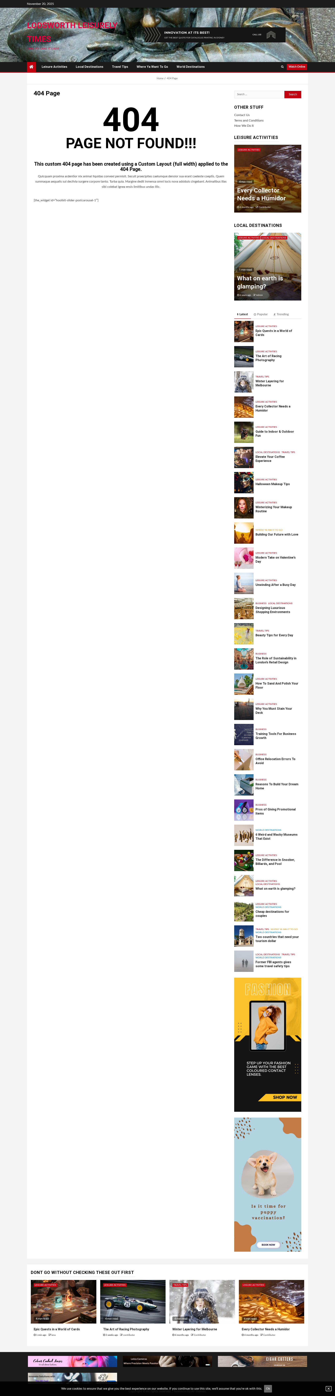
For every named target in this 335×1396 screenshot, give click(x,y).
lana (53, 1335)
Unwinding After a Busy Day (276, 585)
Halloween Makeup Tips (273, 484)
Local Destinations (89, 67)
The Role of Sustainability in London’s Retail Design (276, 660)
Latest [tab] (243, 314)
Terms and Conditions (249, 120)
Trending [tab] (283, 314)
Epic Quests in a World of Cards (57, 1329)
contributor (264, 207)
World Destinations (191, 67)
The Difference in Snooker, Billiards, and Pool (275, 862)
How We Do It (244, 125)
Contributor (200, 1335)
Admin (259, 295)
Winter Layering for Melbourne (270, 383)
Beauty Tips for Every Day (274, 635)
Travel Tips (120, 67)
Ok (268, 1388)
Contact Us (242, 115)
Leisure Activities (54, 67)
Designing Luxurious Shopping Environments (273, 610)
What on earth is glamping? (275, 888)
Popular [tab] (262, 314)
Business (261, 603)
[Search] (282, 67)
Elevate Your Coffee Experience (270, 459)
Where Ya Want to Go (152, 67)
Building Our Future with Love (277, 534)
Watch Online (297, 66)
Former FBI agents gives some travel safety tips (263, 278)
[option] (267, 180)
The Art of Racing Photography (268, 358)
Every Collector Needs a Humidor (266, 1329)
